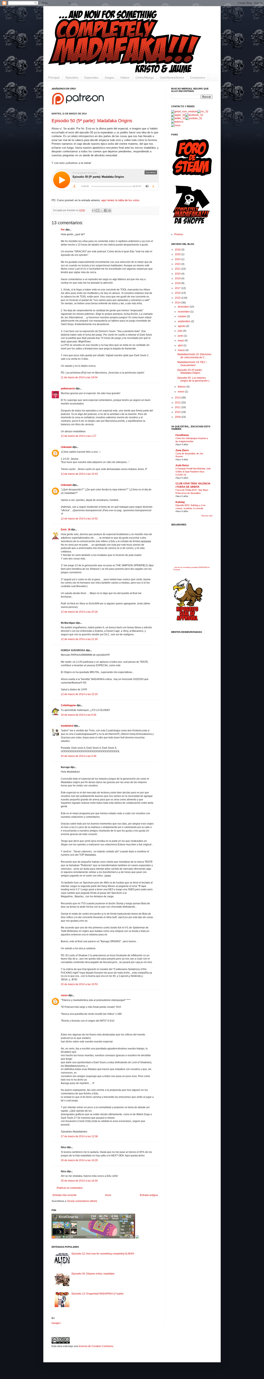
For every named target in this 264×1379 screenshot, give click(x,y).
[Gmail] (184, 111)
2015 (178, 297)
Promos (178, 234)
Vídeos (124, 77)
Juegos (109, 77)
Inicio (108, 1195)
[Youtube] (193, 118)
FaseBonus (182, 435)
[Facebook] (194, 115)
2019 (178, 278)
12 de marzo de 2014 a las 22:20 (79, 694)
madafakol (67, 725)
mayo (181, 340)
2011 (178, 407)
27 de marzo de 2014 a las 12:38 (79, 1136)
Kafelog (180, 502)
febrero (182, 386)
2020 (178, 273)
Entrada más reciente (65, 1195)
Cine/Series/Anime (172, 77)
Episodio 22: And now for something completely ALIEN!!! (103, 1253)
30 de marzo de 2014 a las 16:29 (79, 1160)
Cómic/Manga (145, 77)
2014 (178, 302)
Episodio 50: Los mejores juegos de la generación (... (194, 379)
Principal (53, 77)
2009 (178, 417)
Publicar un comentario (70, 1187)
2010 (178, 412)
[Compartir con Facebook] (106, 210)
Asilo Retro (182, 465)
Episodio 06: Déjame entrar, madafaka (93, 1273)
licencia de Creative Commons (96, 1346)
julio (180, 330)
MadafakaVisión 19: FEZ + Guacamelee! (192, 363)
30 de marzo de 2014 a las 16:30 (79, 1180)
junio (181, 335)
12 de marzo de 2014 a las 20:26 (79, 611)
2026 (178, 249)
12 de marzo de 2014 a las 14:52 (79, 518)
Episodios (72, 77)
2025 (178, 254)
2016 (178, 292)
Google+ (56, 1323)
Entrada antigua (149, 1195)
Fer (63, 229)
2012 (178, 402)
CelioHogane (68, 705)
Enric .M (65, 529)
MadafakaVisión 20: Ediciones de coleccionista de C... (194, 356)
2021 (178, 268)
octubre (182, 316)
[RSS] (202, 111)
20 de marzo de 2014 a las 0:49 (78, 756)
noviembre (184, 311)
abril (180, 345)
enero (181, 391)
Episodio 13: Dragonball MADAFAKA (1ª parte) (98, 1293)
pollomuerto (68, 388)
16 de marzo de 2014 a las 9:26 (78, 714)
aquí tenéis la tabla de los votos (120, 200)
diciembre (184, 306)
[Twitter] (178, 118)
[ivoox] (175, 125)
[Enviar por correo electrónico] (94, 210)
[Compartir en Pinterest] (109, 210)
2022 (178, 264)
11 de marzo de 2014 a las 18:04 (79, 377)
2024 (178, 259)
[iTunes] (178, 115)
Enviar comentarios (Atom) (82, 1201)
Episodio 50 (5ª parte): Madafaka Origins (92, 120)
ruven (64, 995)
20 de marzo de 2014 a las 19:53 (79, 984)
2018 (178, 283)
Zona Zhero (182, 450)
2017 (178, 288)
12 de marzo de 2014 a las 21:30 (79, 639)
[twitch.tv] (177, 121)
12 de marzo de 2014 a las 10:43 (79, 473)
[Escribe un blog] (98, 210)
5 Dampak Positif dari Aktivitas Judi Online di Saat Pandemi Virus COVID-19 (193, 471)
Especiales (91, 77)
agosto (182, 326)
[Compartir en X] (102, 210)
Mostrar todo (207, 516)
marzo (181, 350)
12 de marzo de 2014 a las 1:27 (78, 436)
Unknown (66, 447)
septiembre (184, 321)
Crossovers (197, 77)
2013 (178, 397)
